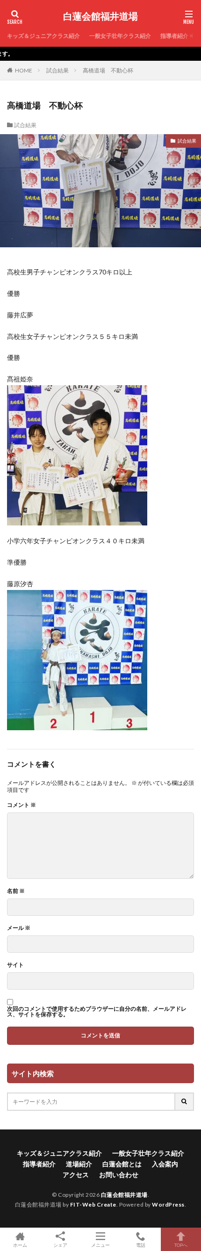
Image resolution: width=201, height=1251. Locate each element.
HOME (23, 70)
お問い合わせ (118, 1175)
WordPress (168, 1204)
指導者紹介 (174, 35)
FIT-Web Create (93, 1204)
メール (18, 928)
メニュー (100, 1244)
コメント (21, 805)
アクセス (76, 1175)
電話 (140, 1244)
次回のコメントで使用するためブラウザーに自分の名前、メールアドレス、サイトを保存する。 (97, 1011)
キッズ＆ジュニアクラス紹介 (43, 35)
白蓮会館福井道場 (100, 16)
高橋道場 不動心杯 (108, 70)
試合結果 (57, 70)
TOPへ (180, 1244)
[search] (184, 1102)
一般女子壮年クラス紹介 (120, 35)
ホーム (20, 1244)
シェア (60, 1245)
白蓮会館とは (122, 1164)
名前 (16, 891)
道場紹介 (79, 1164)
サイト (15, 965)
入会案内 (165, 1164)
